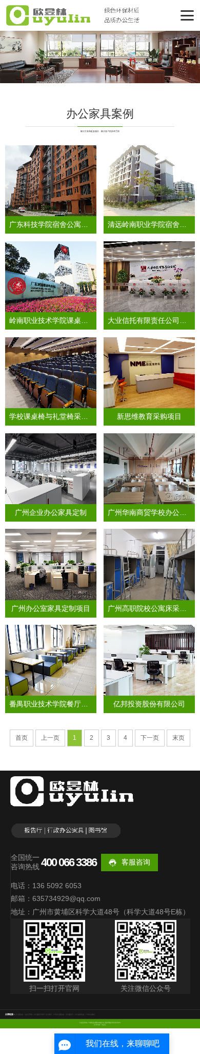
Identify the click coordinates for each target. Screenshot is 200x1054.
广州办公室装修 (58, 1014)
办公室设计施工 (39, 1014)
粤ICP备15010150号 (113, 1023)
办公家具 (49, 1014)
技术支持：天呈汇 (100, 1025)
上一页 (50, 737)
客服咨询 (136, 862)
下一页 (150, 737)
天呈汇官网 (28, 1014)
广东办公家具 (90, 1014)
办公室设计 (69, 1014)
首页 (21, 737)
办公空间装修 (79, 1014)
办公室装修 (19, 1014)
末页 (178, 737)
